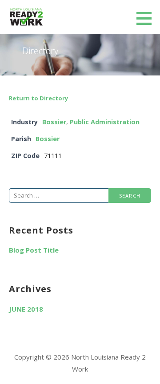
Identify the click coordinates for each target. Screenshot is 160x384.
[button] (147, 18)
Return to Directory (38, 98)
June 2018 (26, 309)
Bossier (54, 122)
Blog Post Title (34, 249)
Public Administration (105, 122)
